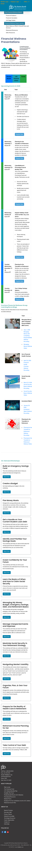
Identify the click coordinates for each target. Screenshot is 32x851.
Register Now (19, 134)
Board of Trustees (8, 810)
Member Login (4, 1)
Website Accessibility (9, 816)
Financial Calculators (11, 18)
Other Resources (10, 32)
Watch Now (7, 476)
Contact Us (7, 822)
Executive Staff (7, 812)
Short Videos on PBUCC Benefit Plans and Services (17, 27)
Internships (6, 824)
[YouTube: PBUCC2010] (7, 832)
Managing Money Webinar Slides (28, 346)
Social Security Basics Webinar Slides (28, 393)
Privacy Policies (8, 814)
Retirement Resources (12, 30)
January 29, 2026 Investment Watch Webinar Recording (28, 409)
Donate (2, 3)
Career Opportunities (9, 820)
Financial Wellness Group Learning (14, 23)
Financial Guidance (11, 15)
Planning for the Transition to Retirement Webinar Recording (28, 431)
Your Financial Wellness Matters (13, 12)
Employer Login (15, 1)
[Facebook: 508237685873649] (2, 832)
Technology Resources (9, 818)
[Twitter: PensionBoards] (5, 832)
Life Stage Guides (10, 20)
